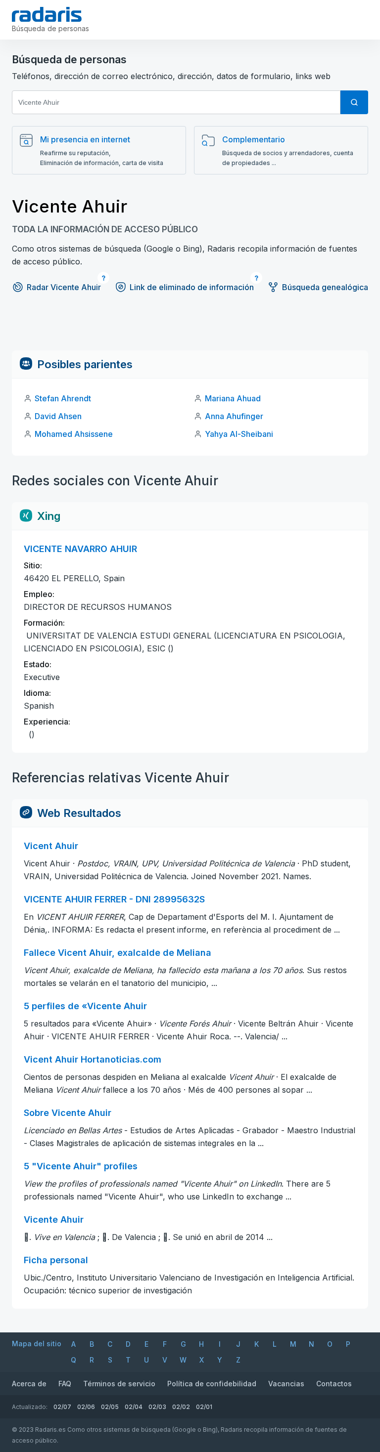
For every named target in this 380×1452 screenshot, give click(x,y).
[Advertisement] (190, 328)
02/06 (86, 1406)
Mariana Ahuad (233, 398)
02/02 (181, 1406)
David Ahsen (58, 416)
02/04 (133, 1406)
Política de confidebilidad (211, 1383)
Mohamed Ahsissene (74, 434)
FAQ (64, 1383)
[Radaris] (47, 14)
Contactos (334, 1383)
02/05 (110, 1406)
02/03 (157, 1406)
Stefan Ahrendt (63, 398)
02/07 (62, 1406)
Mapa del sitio (36, 1343)
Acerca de (29, 1383)
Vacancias (286, 1383)
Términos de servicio (119, 1383)
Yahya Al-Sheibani (239, 434)
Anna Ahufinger (234, 416)
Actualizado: (30, 1406)
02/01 (204, 1406)
